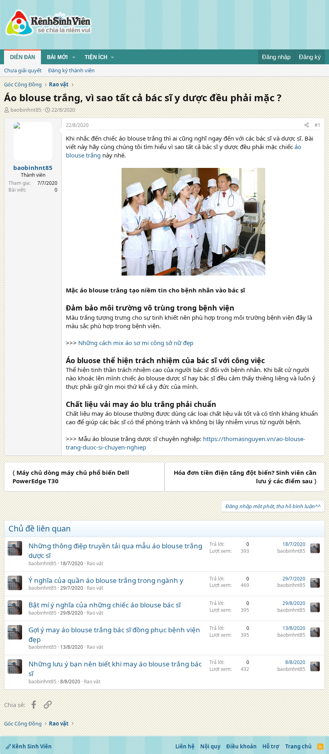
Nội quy (210, 746)
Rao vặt (95, 563)
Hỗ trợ (270, 746)
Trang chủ (298, 746)
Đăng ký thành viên (71, 70)
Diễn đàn (22, 57)
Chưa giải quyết (23, 70)
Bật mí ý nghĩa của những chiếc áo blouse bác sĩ (104, 604)
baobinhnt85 (25, 109)
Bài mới (57, 57)
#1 (318, 125)
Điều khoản (241, 746)
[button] (74, 57)
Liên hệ (185, 746)
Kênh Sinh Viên (31, 746)
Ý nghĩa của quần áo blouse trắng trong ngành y (105, 580)
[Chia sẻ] (306, 125)
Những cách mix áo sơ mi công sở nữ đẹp (135, 343)
